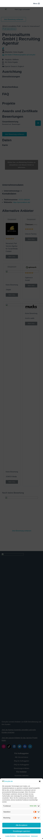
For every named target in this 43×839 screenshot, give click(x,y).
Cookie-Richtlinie (10, 836)
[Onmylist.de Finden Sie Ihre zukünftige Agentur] (7, 3)
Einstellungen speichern (21, 831)
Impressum (34, 836)
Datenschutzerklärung (23, 836)
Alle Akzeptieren (21, 825)
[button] (40, 781)
